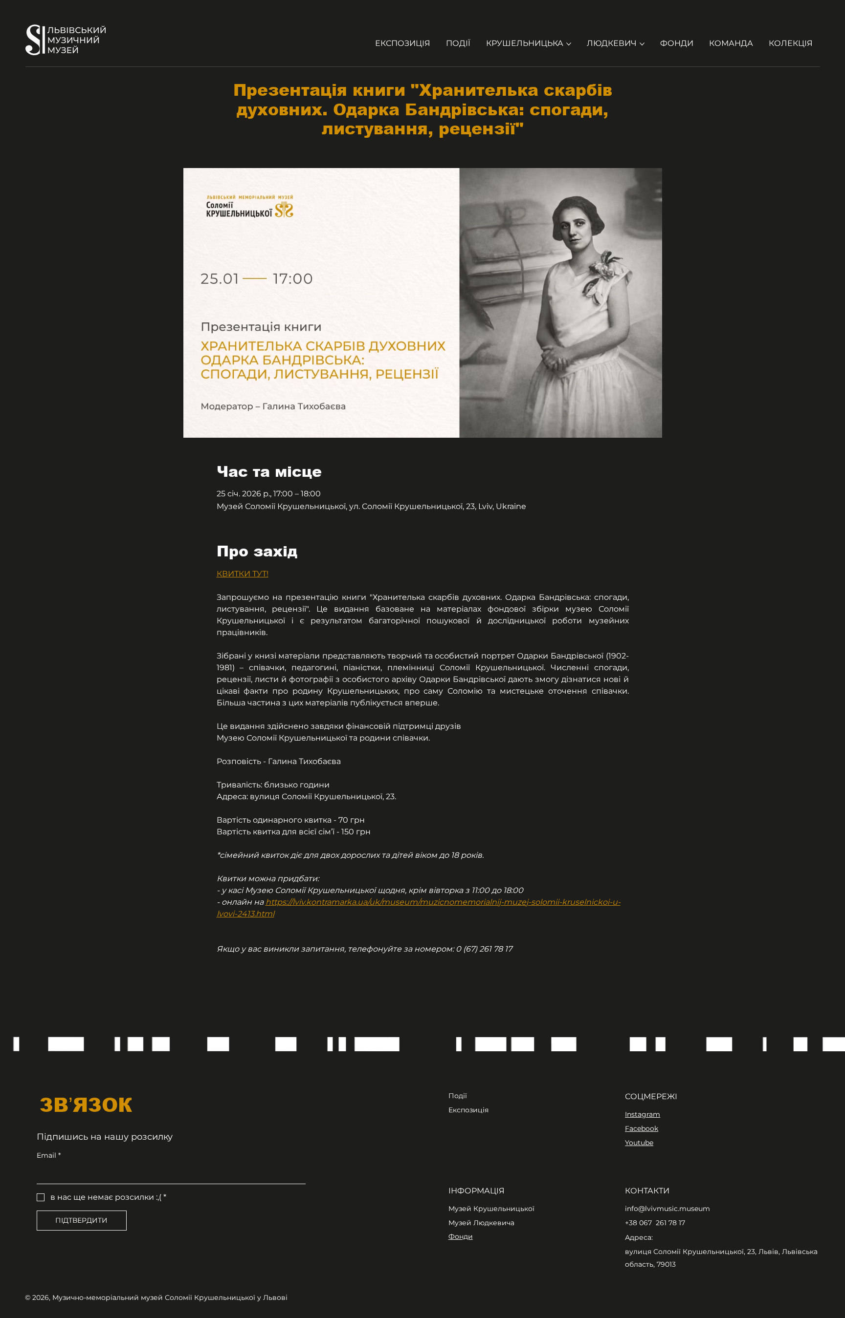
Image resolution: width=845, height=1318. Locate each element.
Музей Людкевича (481, 1222)
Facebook (641, 1128)
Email (49, 1155)
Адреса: (639, 1237)
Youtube (639, 1142)
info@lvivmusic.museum (667, 1208)
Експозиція (468, 1109)
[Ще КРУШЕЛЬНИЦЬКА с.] (568, 44)
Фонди (460, 1236)
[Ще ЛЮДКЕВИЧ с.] (642, 44)
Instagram (642, 1114)
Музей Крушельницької (491, 1208)
